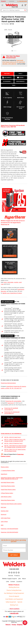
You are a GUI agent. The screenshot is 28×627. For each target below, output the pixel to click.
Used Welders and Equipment (14, 599)
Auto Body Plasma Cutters (7, 482)
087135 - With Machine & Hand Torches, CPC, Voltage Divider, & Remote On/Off (15, 446)
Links (7, 581)
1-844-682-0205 (14, 569)
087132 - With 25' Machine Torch (13, 443)
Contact (12, 581)
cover (5, 282)
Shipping (19, 624)
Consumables (20, 81)
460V (2, 525)
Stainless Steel (4, 511)
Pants (15, 425)
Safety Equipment (11, 602)
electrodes (10, 282)
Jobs (19, 578)
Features (7, 73)
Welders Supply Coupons (9, 578)
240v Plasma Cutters (6, 496)
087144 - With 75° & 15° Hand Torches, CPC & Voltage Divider (15, 450)
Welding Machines (14, 587)
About (24, 578)
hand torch (11, 403)
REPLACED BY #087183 (14, 37)
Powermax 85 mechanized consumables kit (11, 412)
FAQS (13, 85)
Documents (7, 77)
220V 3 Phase (4, 521)
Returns (8, 624)
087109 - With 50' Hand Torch (12, 437)
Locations (19, 581)
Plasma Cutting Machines (14, 590)
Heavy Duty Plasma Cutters (8, 500)
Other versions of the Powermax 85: (11, 433)
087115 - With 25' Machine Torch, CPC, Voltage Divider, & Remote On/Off (15, 440)
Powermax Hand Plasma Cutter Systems (11, 503)
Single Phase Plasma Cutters (8, 489)
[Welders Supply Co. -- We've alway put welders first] (14, 564)
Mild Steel (3, 507)
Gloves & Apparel (14, 596)
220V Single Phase (5, 518)
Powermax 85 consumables (13, 401)
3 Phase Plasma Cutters (7, 493)
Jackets (19, 423)
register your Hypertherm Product (12, 293)
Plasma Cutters (5, 467)
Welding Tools (14, 605)
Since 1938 (15, 7)
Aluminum (3, 514)
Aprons (23, 423)
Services (10, 575)
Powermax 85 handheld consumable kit (11, 408)
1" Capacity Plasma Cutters (8, 470)
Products (17, 575)
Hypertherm (4, 474)
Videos (21, 77)
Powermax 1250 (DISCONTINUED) (9, 532)
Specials (20, 602)
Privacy (14, 624)
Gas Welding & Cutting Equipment (14, 593)
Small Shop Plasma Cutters (8, 486)
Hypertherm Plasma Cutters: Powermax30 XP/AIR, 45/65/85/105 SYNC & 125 (12, 478)
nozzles (16, 282)
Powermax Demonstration (8, 383)
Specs (20, 73)
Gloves (14, 423)
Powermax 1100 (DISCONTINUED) (9, 528)
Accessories (6, 81)
